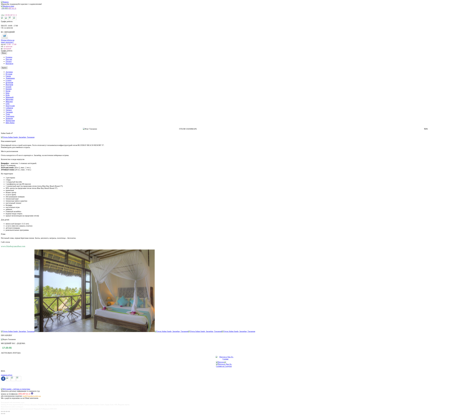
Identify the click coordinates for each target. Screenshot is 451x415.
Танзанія (9, 112)
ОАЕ (8, 104)
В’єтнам (9, 74)
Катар (8, 91)
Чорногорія (10, 121)
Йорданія (9, 85)
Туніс (8, 114)
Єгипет (9, 80)
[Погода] (221, 361)
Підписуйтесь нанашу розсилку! (7, 41)
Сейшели (9, 108)
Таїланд (9, 110)
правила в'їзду (6, 375)
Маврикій (10, 97)
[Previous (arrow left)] (2, 413)
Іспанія (8, 87)
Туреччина (10, 116)
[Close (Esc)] (2, 411)
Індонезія (9, 82)
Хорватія (9, 118)
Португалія (10, 106)
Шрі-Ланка (10, 123)
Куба (8, 95)
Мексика (9, 101)
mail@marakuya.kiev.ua (32, 396)
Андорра (9, 72)
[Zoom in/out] (9, 411)
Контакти (9, 64)
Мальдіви (9, 99)
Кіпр (7, 93)
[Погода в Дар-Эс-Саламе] (225, 359)
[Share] (4, 411)
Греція (8, 76)
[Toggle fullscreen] (7, 411)
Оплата (9, 61)
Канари (9, 89)
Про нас (9, 59)
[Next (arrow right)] (4, 413)
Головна (9, 57)
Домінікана (10, 78)
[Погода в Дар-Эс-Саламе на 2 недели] (225, 365)
